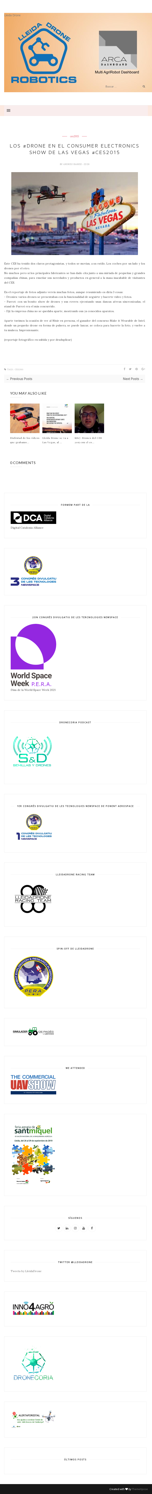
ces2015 (74, 136)
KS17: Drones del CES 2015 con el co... (88, 440)
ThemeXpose (140, 1489)
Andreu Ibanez (72, 164)
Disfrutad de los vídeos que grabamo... (25, 440)
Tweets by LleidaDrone (26, 1271)
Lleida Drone (12, 15)
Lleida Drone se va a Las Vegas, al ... (55, 440)
